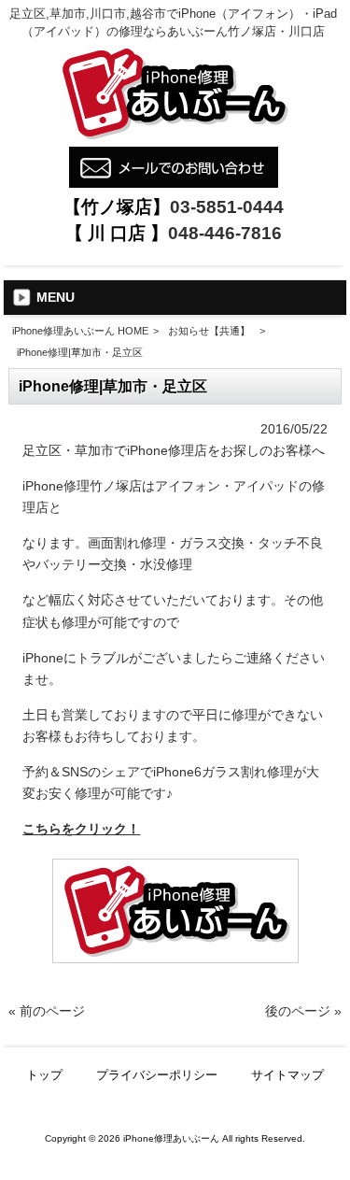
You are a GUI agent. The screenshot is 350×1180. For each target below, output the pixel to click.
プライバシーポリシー (156, 1075)
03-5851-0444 (227, 207)
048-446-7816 (225, 233)
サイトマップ (287, 1075)
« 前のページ (46, 1010)
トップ (44, 1075)
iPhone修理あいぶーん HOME (80, 330)
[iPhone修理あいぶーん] (173, 136)
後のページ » (303, 1010)
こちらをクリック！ (81, 828)
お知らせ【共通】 (209, 330)
